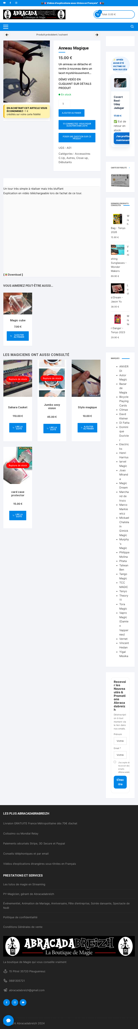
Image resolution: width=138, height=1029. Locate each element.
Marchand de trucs (124, 496)
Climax (123, 409)
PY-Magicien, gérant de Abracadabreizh (28, 894)
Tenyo (123, 591)
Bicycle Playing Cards (124, 401)
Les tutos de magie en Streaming (24, 884)
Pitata (123, 561)
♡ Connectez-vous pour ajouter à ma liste (77, 124)
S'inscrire (120, 782)
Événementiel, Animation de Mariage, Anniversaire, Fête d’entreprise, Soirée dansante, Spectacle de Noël (66, 905)
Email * (117, 748)
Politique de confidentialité (20, 917)
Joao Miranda (123, 475)
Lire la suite (19, 427)
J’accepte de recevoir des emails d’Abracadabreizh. (122, 767)
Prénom (118, 734)
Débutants (65, 162)
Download (14, 274)
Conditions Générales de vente (22, 927)
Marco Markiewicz (123, 509)
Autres (70, 158)
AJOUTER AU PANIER (71, 112)
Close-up (82, 158)
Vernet (123, 638)
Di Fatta (124, 422)
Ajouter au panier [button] (19, 336)
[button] (43, 46)
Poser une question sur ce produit (77, 137)
